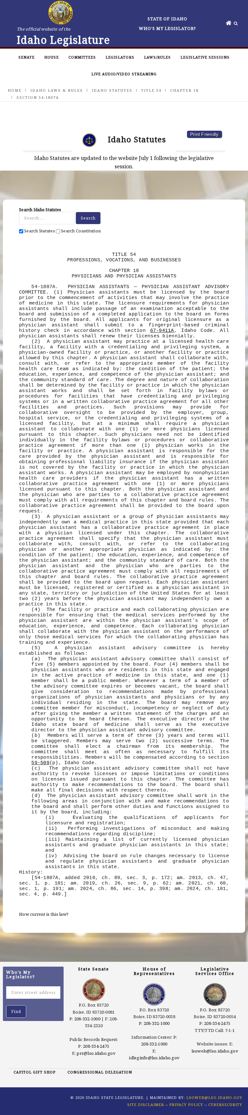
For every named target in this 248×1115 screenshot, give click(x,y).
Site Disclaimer (145, 1104)
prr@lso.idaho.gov (96, 1053)
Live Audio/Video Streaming (124, 73)
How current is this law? (43, 914)
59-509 (40, 762)
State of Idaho (167, 19)
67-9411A (162, 330)
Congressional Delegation (99, 1072)
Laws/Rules (157, 57)
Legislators (120, 57)
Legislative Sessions (205, 57)
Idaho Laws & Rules (56, 90)
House (51, 57)
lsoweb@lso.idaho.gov (214, 1051)
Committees (82, 57)
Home (15, 90)
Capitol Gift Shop (35, 1072)
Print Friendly (204, 134)
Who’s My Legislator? (167, 28)
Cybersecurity (225, 1104)
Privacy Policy (186, 1104)
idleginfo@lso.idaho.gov (154, 1058)
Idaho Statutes (112, 90)
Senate (26, 57)
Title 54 (151, 90)
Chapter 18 (184, 90)
